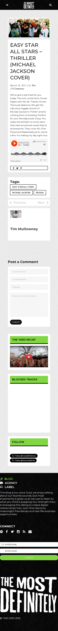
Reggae (40, 193)
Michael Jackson (21, 193)
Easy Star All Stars (23, 187)
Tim (34, 85)
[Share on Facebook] (13, 168)
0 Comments (18, 88)
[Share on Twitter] (17, 168)
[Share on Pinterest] (21, 168)
